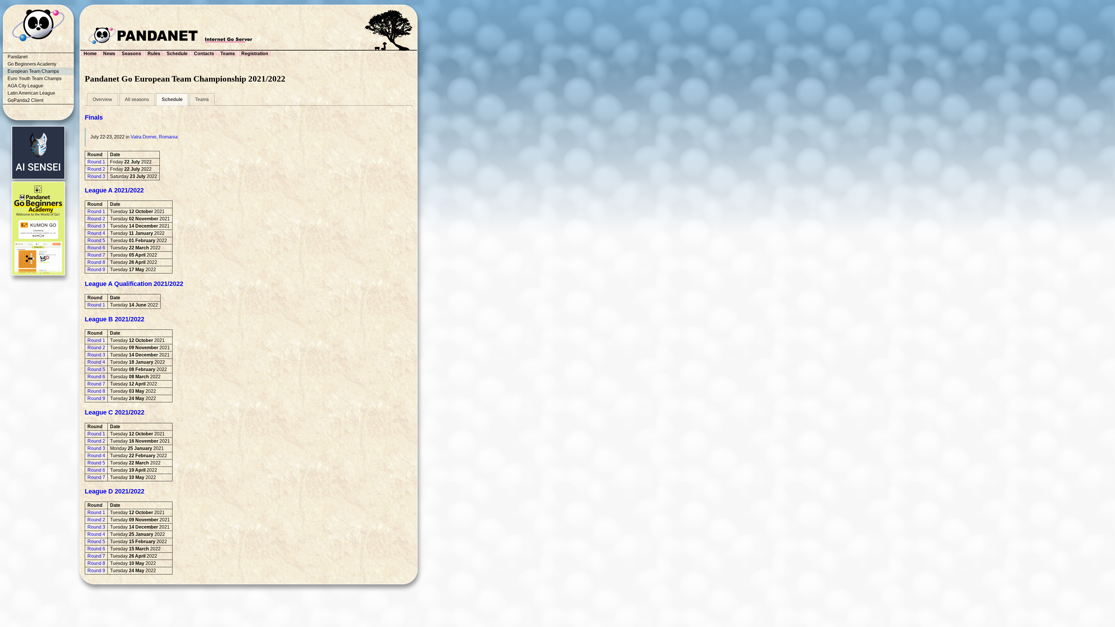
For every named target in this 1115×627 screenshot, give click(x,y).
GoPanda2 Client (25, 100)
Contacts (204, 53)
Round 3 (96, 176)
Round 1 (96, 161)
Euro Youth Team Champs (35, 78)
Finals (94, 117)
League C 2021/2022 (114, 412)
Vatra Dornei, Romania (154, 136)
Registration (254, 53)
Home (90, 53)
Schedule (177, 53)
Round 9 (96, 269)
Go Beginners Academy (32, 64)
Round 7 (96, 255)
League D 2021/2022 (114, 491)
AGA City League (25, 85)
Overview (102, 99)
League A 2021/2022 (114, 190)
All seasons (137, 99)
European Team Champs (33, 71)
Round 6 (96, 247)
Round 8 (96, 262)
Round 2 (96, 169)
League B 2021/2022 (114, 319)
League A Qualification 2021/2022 (134, 283)
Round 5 (96, 240)
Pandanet (18, 56)
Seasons (131, 53)
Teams (227, 53)
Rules (154, 53)
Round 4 (96, 233)
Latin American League (31, 93)
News (109, 53)
